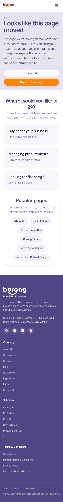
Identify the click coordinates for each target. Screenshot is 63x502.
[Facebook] (6, 330)
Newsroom (9, 372)
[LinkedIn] (22, 330)
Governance (9, 355)
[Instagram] (14, 330)
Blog (5, 366)
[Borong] (8, 5)
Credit (6, 436)
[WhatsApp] (30, 330)
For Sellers (8, 413)
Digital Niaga (9, 378)
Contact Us (31, 73)
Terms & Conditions (31, 248)
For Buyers (8, 407)
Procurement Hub (31, 230)
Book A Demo (41, 221)
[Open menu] (56, 5)
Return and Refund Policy (31, 257)
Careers (7, 360)
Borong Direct (31, 239)
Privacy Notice (10, 465)
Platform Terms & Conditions (18, 459)
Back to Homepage (31, 82)
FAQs (6, 384)
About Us (19, 221)
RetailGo (7, 419)
